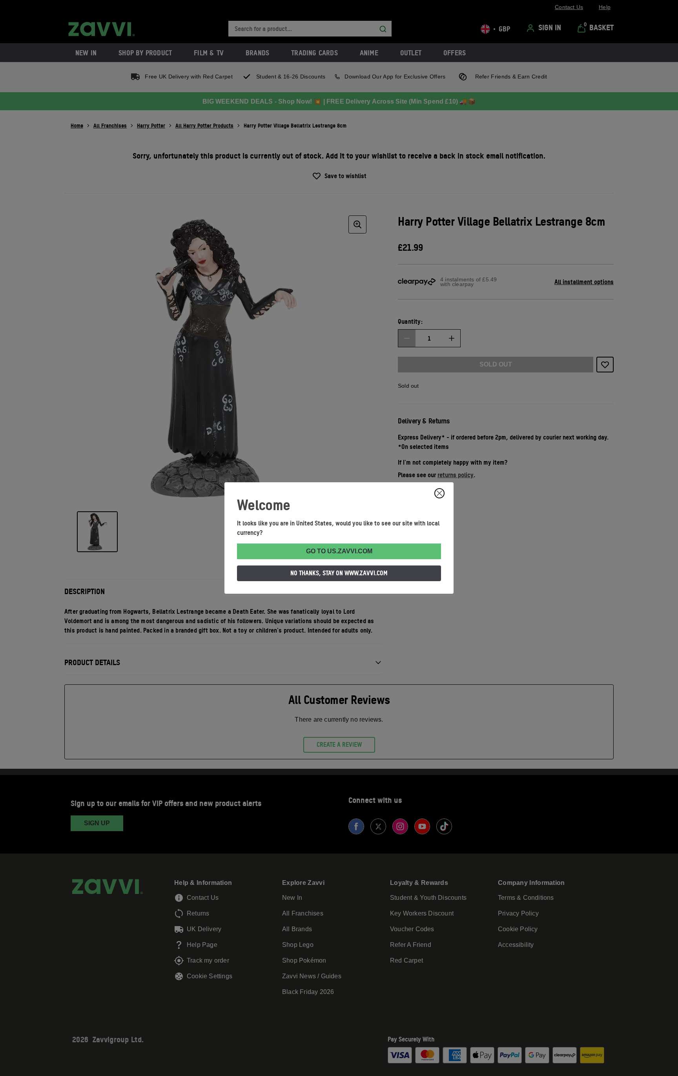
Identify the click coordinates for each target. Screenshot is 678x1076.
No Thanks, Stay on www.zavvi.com (339, 573)
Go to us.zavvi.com (339, 551)
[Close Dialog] (439, 493)
